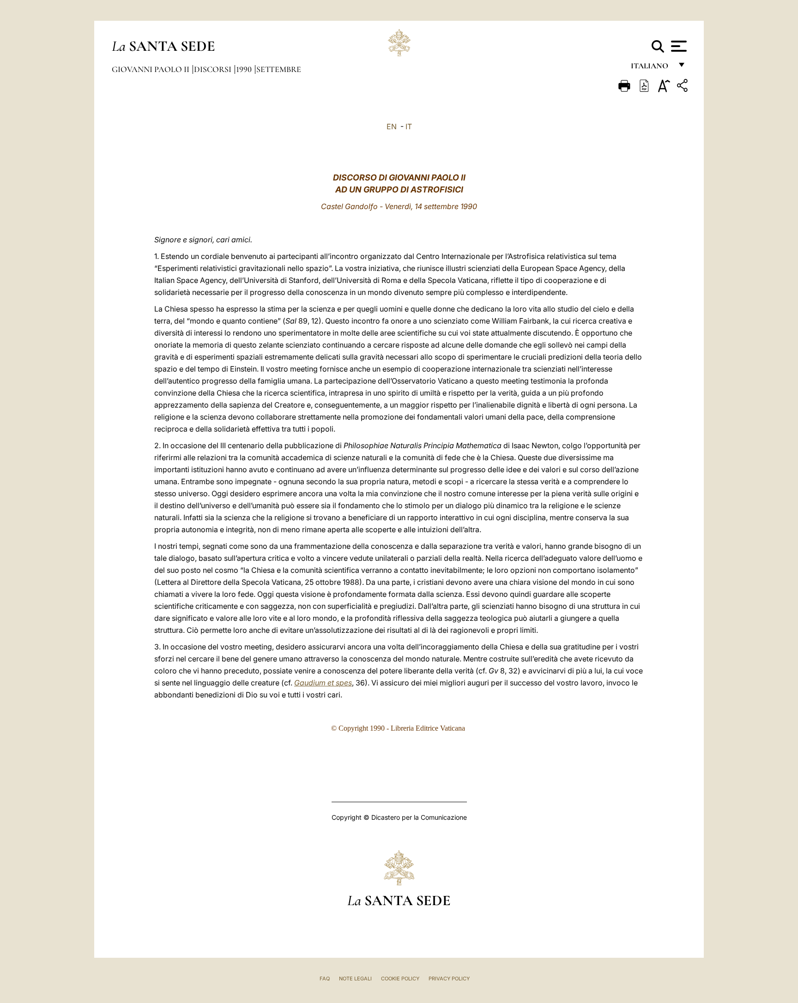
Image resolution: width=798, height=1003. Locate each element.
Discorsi (213, 69)
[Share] (683, 87)
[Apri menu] (678, 46)
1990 (245, 69)
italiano (651, 68)
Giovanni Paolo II (151, 69)
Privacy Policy (449, 978)
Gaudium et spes (323, 682)
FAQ (325, 978)
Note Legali (355, 978)
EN (392, 126)
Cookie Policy (400, 978)
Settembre (278, 69)
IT (408, 126)
